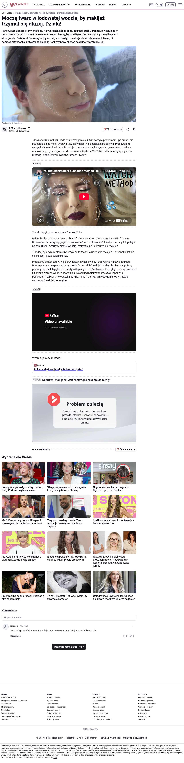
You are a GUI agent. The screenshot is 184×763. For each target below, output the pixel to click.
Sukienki (141, 720)
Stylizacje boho (53, 720)
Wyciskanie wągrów (100, 713)
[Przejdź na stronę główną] (5, 6)
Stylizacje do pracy (54, 713)
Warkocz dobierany (145, 707)
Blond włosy (5, 710)
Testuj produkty (58, 5)
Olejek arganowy (7, 707)
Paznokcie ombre (8, 713)
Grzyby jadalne (144, 716)
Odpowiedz (15, 636)
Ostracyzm (142, 713)
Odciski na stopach (8, 720)
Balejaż (95, 704)
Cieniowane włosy (100, 701)
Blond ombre (6, 704)
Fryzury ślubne (52, 701)
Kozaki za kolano (53, 697)
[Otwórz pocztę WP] (151, 4)
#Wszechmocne (83, 5)
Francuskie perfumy (9, 697)
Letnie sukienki (52, 704)
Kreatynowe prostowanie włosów (14, 701)
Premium (100, 5)
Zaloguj (170, 5)
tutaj (55, 757)
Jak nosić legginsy (54, 710)
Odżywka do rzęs (99, 697)
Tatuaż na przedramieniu (102, 720)
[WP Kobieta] (21, 4)
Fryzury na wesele (145, 697)
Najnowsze (39, 5)
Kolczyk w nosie (99, 716)
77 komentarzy (114, 129)
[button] (159, 4)
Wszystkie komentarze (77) (68, 646)
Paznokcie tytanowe (146, 701)
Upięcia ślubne (144, 710)
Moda (112, 5)
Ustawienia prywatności (134, 737)
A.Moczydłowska (17, 128)
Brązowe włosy (98, 710)
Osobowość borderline (147, 704)
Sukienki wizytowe (54, 716)
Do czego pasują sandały (56, 707)
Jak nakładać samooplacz (11, 716)
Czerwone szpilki (99, 707)
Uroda (125, 5)
